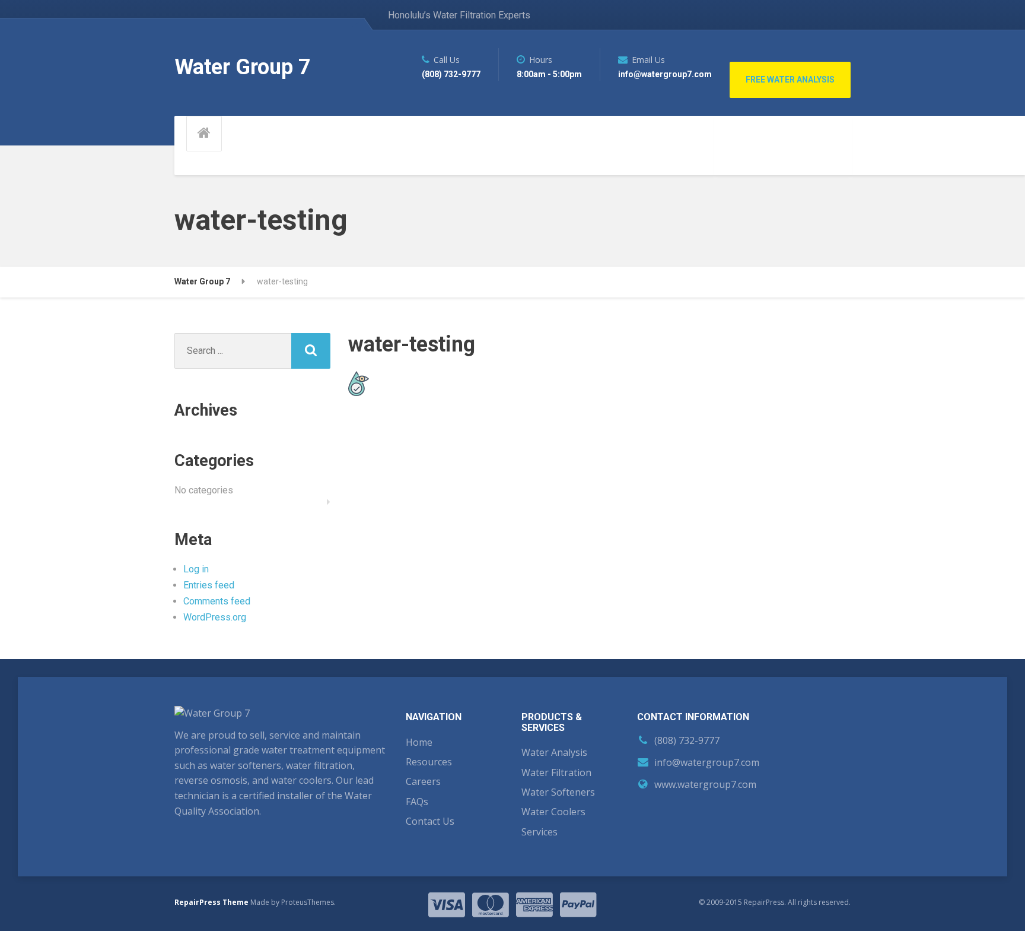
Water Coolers (553, 811)
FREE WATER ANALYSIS (790, 79)
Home (419, 742)
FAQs (417, 801)
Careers (423, 781)
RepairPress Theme (211, 902)
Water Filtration (556, 772)
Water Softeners (558, 792)
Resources (429, 761)
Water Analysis (554, 752)
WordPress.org (214, 617)
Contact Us (430, 821)
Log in (196, 569)
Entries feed (208, 585)
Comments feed (216, 601)
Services (539, 831)
